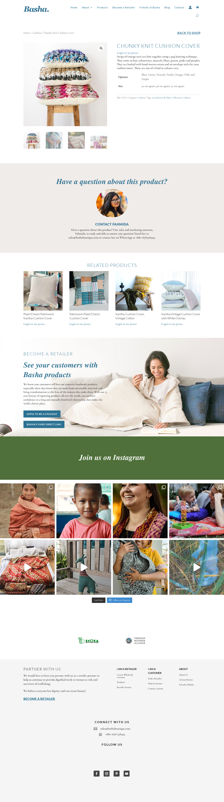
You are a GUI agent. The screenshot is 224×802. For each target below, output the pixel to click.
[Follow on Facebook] (97, 774)
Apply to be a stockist (42, 414)
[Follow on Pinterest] (117, 774)
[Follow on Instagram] (107, 774)
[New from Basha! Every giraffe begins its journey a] (83, 567)
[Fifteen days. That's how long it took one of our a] (27, 567)
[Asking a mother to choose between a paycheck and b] (83, 510)
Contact (179, 7)
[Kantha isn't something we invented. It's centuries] (196, 510)
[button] (101, 48)
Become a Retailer (123, 7)
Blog (167, 7)
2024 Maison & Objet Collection (167, 97)
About (85, 7)
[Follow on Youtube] (127, 774)
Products (102, 7)
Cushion (36, 32)
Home (74, 7)
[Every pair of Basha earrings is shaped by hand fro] (140, 510)
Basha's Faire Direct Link (44, 424)
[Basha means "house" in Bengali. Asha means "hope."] (27, 510)
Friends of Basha (150, 7)
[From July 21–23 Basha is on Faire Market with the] (140, 567)
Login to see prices (127, 53)
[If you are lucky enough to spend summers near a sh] (196, 567)
